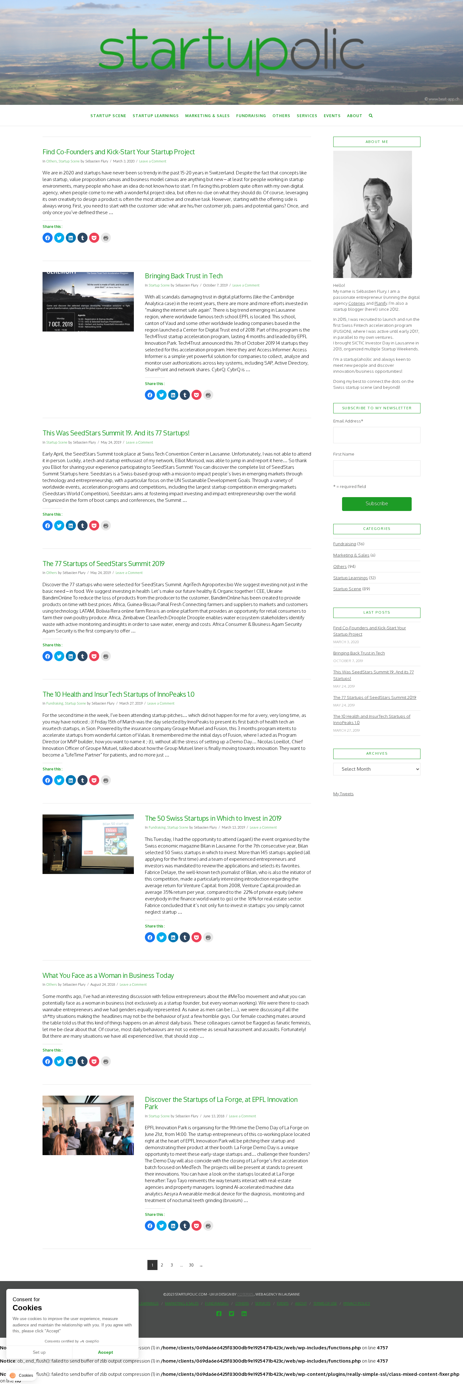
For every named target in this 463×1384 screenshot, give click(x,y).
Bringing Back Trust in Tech (184, 275)
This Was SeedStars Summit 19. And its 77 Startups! (116, 432)
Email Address (348, 420)
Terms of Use (325, 1303)
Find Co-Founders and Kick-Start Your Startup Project (119, 151)
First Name (343, 454)
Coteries (356, 303)
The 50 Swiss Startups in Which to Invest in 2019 (213, 818)
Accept (105, 1352)
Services (262, 1303)
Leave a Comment (152, 161)
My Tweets (343, 793)
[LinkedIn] (244, 1313)
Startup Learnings (350, 577)
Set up (39, 1352)
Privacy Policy (356, 1303)
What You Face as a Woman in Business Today (108, 975)
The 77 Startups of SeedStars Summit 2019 (104, 563)
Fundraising (54, 703)
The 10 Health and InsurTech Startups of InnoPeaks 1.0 (118, 694)
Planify (380, 303)
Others (51, 161)
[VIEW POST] (88, 302)
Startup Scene (69, 161)
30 (191, 1265)
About (301, 1303)
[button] (21, 1375)
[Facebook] (218, 1313)
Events (283, 1303)
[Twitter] (231, 1313)
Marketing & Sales (351, 555)
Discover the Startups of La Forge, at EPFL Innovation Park (221, 1103)
